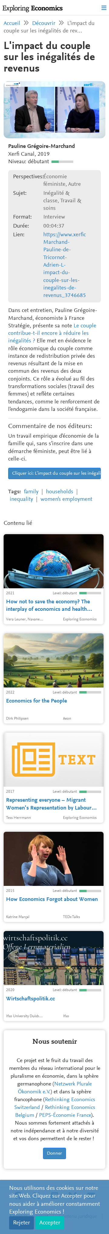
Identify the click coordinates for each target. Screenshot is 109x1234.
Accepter (49, 1223)
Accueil (12, 23)
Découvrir (43, 23)
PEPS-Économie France (65, 1115)
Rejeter (21, 1223)
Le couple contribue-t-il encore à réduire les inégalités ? (52, 333)
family (31, 492)
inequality (21, 499)
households (59, 492)
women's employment (66, 499)
